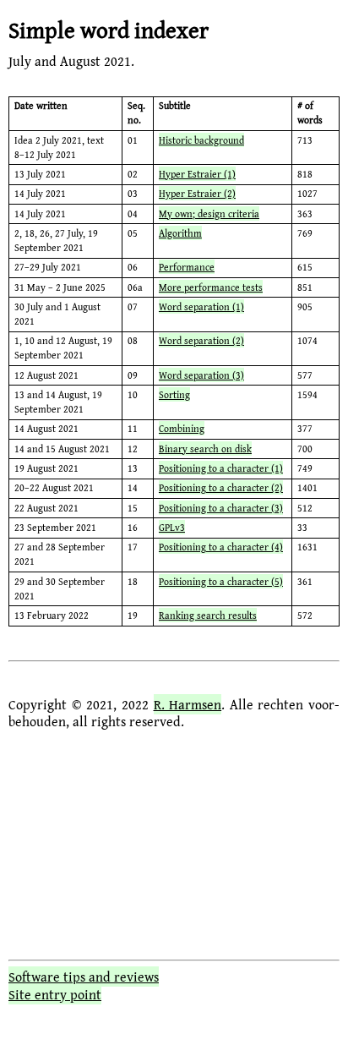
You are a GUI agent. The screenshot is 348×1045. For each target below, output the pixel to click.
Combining (181, 428)
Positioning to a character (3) (221, 508)
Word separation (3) (201, 375)
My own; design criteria (209, 213)
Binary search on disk (205, 448)
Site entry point (54, 994)
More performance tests (211, 287)
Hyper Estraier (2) (197, 193)
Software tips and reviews (83, 976)
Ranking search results (208, 615)
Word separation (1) (201, 306)
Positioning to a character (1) (221, 468)
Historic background (201, 140)
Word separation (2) (201, 340)
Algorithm (180, 233)
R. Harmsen (188, 704)
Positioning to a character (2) (221, 487)
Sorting (174, 394)
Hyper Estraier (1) (197, 174)
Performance (187, 267)
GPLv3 (172, 527)
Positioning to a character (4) (221, 546)
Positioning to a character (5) (221, 581)
